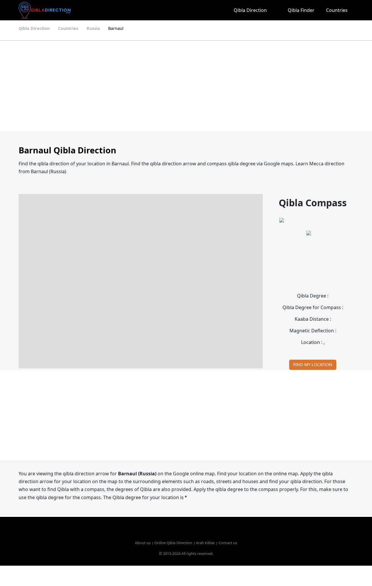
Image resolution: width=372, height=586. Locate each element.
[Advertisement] (186, 86)
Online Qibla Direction (173, 543)
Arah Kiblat (205, 543)
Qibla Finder (301, 10)
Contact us (228, 543)
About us (143, 543)
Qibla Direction (250, 10)
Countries (337, 10)
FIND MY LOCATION (312, 364)
